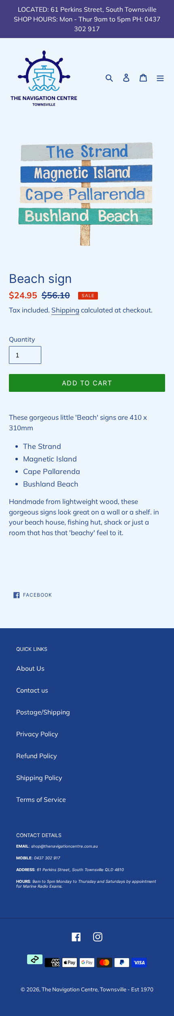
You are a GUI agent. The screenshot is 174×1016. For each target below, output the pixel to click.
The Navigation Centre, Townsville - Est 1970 (97, 989)
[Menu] (160, 77)
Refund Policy (36, 756)
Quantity (22, 339)
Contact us (32, 690)
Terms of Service (41, 799)
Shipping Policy (39, 778)
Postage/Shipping (43, 712)
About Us (30, 668)
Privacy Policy (37, 734)
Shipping (65, 310)
